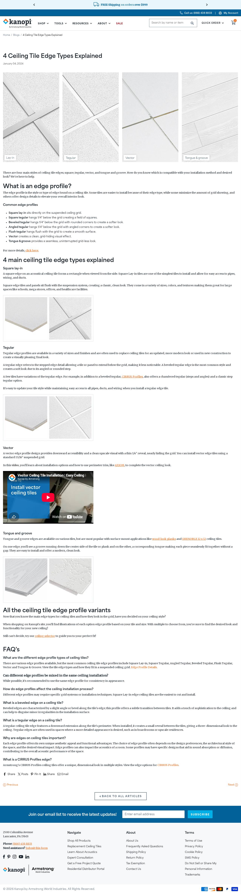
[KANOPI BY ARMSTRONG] (19, 23)
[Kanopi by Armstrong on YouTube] (21, 856)
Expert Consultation (80, 857)
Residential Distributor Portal (85, 869)
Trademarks (192, 874)
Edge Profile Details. (144, 667)
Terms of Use (193, 841)
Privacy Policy (194, 846)
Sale (119, 23)
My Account (231, 13)
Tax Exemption (135, 863)
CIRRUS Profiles (167, 765)
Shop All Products (79, 841)
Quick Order (211, 23)
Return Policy (135, 857)
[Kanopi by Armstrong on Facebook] (4, 857)
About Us (132, 841)
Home (6, 35)
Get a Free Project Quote (84, 863)
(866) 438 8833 (22, 843)
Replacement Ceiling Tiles (84, 846)
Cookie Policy (194, 852)
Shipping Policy (136, 852)
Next (231, 785)
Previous (12, 785)
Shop (41, 23)
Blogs (16, 35)
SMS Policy (192, 857)
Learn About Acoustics (82, 852)
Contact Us (133, 869)
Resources (80, 23)
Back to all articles (121, 796)
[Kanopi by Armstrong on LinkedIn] (27, 857)
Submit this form (37, 848)
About (102, 23)
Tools (58, 23)
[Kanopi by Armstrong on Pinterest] (8, 857)
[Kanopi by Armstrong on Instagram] (14, 857)
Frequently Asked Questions (144, 846)
